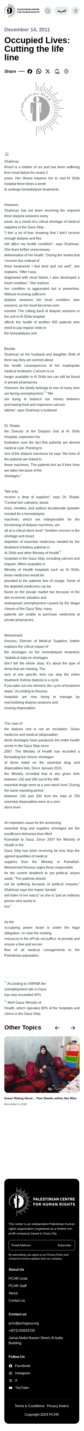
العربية (62, 10)
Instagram (20, 1373)
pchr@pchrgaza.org (24, 1323)
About (13, 1293)
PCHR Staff (17, 1286)
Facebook (20, 1366)
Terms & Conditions (30, 1406)
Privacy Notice (58, 1406)
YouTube (20, 1388)
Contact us (17, 1300)
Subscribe (64, 1245)
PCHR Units (18, 1278)
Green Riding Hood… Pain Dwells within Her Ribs (40, 1098)
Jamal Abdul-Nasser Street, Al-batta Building (36, 1340)
